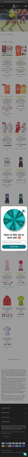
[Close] (25, 208)
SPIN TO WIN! (14, 246)
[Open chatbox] (25, 454)
